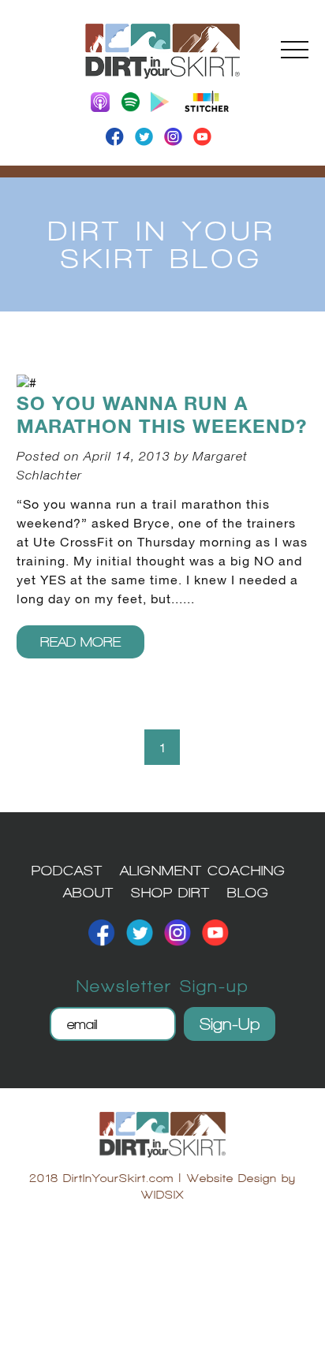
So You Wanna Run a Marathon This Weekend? (162, 415)
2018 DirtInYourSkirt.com (101, 1178)
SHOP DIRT (170, 892)
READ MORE (80, 641)
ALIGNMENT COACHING (203, 870)
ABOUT (88, 892)
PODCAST (67, 870)
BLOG (248, 892)
